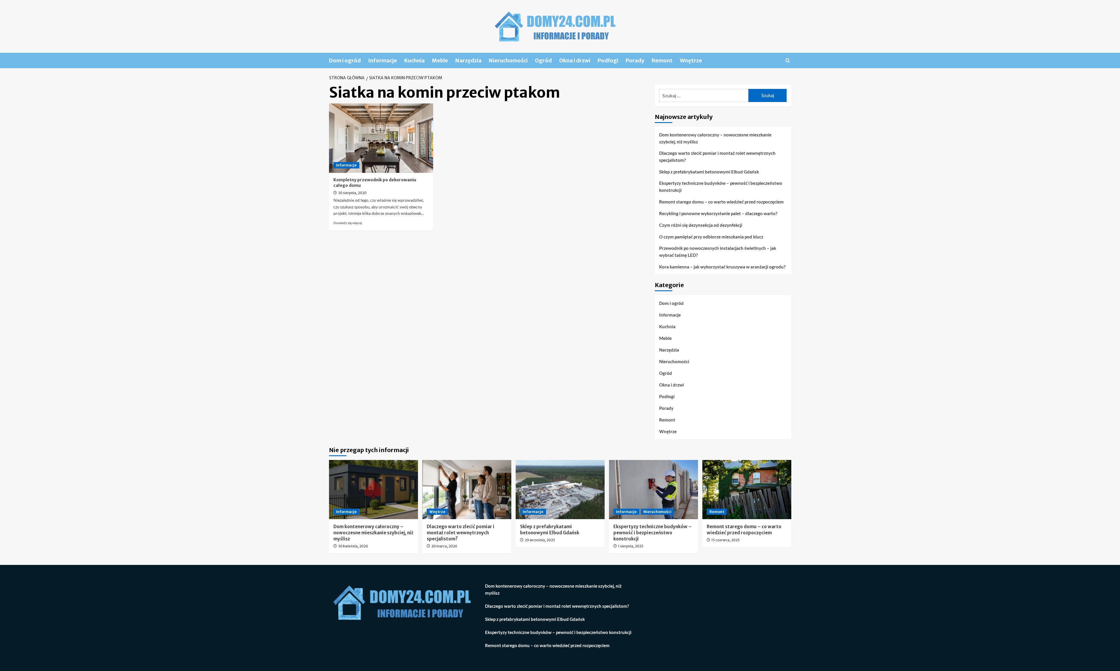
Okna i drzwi (574, 60)
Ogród (543, 60)
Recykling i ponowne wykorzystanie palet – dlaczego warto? (718, 213)
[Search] (787, 60)
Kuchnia (414, 60)
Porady (635, 60)
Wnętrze (691, 60)
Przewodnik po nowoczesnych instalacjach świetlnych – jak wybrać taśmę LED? (717, 251)
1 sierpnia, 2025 (630, 546)
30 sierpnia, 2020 (352, 193)
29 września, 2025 (540, 540)
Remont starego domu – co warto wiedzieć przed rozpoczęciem (721, 201)
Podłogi (608, 60)
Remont (662, 60)
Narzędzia (468, 60)
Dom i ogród (345, 60)
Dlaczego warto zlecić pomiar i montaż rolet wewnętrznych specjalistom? (717, 156)
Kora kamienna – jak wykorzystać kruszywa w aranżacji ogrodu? (722, 266)
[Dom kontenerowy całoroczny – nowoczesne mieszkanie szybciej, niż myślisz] (373, 489)
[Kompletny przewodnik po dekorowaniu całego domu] (381, 138)
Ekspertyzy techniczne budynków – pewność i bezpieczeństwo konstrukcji (720, 186)
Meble (440, 60)
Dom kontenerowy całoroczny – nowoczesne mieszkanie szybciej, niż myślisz (715, 138)
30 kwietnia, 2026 (353, 546)
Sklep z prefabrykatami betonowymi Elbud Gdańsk (709, 171)
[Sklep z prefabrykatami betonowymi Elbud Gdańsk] (560, 489)
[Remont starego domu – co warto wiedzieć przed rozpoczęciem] (746, 489)
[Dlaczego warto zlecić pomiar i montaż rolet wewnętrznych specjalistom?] (466, 489)
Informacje (382, 60)
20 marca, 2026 (444, 546)
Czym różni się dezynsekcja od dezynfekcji (700, 225)
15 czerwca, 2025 (725, 540)
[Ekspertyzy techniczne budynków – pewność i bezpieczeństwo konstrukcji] (653, 489)
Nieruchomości (508, 60)
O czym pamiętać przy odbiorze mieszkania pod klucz (711, 236)
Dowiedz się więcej (347, 223)
